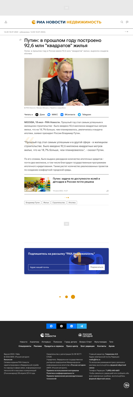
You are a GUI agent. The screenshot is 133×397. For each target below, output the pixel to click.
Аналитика (34, 342)
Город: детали (71, 342)
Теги (111, 342)
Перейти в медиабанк (58, 108)
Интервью (46, 342)
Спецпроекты (25, 346)
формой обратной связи (99, 379)
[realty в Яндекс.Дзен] (61, 326)
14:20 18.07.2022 (11, 32)
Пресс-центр (72, 346)
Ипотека (72, 202)
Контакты (101, 346)
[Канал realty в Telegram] (82, 326)
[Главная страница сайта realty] (66, 22)
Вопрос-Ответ (85, 342)
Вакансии (8, 359)
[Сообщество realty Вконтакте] (72, 326)
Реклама (38, 346)
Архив (111, 346)
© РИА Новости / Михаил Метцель (36, 108)
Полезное (57, 342)
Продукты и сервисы (54, 346)
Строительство (58, 202)
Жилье (46, 202)
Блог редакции (88, 346)
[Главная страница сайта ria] (47, 22)
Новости (23, 342)
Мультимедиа (100, 342)
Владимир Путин (33, 202)
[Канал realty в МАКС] (51, 326)
